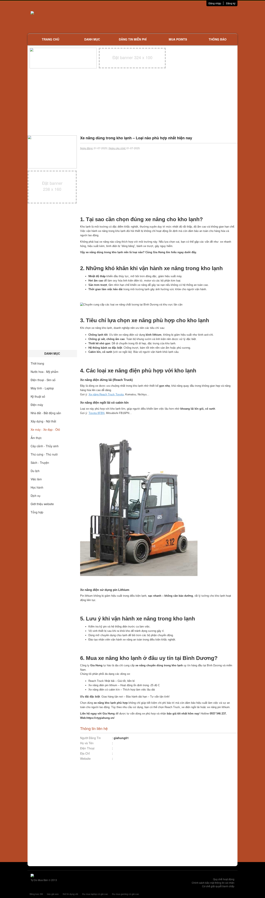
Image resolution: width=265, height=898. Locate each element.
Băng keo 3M (36, 894)
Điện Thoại (87, 748)
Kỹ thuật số (38, 396)
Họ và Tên (87, 743)
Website (85, 758)
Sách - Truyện (40, 462)
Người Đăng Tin (90, 738)
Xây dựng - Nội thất (43, 421)
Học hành (37, 487)
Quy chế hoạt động (223, 879)
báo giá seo (53, 894)
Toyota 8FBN (96, 413)
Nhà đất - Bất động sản (46, 413)
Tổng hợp (37, 512)
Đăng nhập (214, 3)
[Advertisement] (176, 20)
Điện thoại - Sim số (43, 380)
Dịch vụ (35, 496)
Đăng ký (230, 3)
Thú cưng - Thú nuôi (44, 454)
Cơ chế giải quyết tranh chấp (218, 886)
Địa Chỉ (85, 753)
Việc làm (36, 479)
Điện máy (37, 405)
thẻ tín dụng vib (70, 894)
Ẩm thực (36, 438)
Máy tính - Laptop (42, 388)
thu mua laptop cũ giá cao (95, 894)
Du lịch (35, 471)
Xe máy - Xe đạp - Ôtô (45, 429)
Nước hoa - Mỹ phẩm (44, 372)
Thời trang (37, 363)
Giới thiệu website (42, 504)
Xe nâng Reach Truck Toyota (106, 394)
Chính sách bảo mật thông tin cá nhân (213, 882)
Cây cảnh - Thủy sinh (45, 446)
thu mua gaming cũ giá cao (125, 894)
